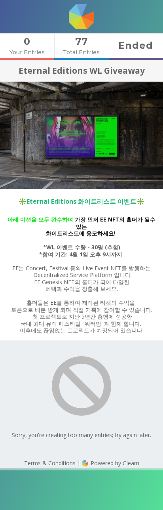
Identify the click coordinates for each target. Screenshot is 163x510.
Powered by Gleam (114, 463)
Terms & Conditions (50, 463)
